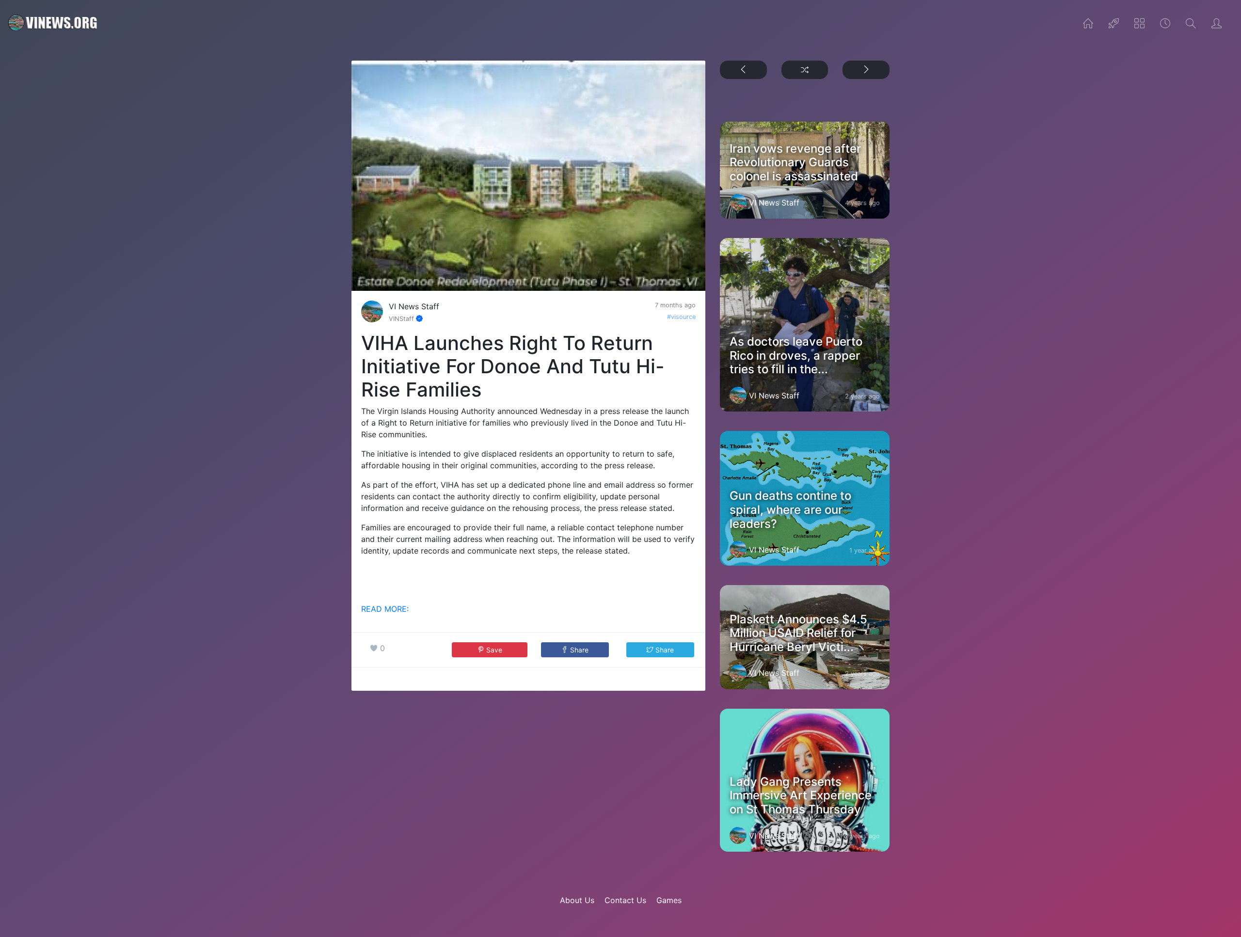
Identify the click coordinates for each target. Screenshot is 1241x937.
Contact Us (625, 900)
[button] (575, 649)
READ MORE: (385, 609)
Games (669, 900)
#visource (681, 316)
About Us (577, 900)
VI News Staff (414, 306)
